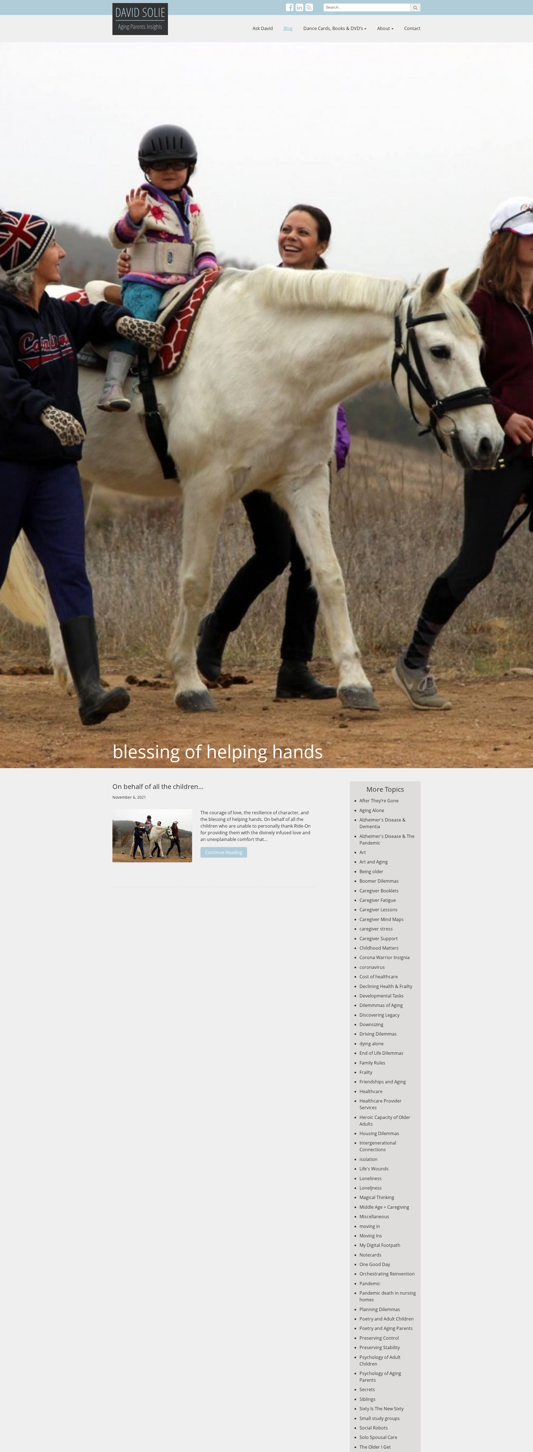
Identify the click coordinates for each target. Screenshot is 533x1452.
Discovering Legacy (379, 1015)
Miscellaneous (374, 1216)
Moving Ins (370, 1236)
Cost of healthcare (378, 977)
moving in (369, 1226)
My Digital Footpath (379, 1245)
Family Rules (372, 1063)
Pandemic (369, 1283)
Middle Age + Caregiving (384, 1207)
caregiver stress (376, 929)
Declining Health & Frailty (385, 986)
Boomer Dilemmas (379, 881)
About (383, 28)
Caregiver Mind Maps (381, 919)
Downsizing (371, 1024)
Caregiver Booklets (379, 891)
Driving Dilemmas (378, 1034)
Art (362, 852)
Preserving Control (379, 1338)
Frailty (365, 1072)
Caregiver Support (378, 938)
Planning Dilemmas (379, 1309)
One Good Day (374, 1264)
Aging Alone (371, 810)
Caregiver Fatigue (377, 900)
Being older (371, 871)
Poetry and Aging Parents (386, 1328)
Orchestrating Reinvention (387, 1274)
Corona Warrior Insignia (384, 957)
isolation (368, 1159)
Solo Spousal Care (378, 1437)
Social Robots (373, 1428)
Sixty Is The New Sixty (381, 1409)
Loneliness (370, 1178)
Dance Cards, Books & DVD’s (333, 28)
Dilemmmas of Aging (381, 1005)
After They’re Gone (379, 801)
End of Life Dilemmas (381, 1053)
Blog (288, 28)
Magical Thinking (376, 1197)
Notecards (370, 1255)
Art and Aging (373, 862)
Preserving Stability (379, 1347)
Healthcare (371, 1091)
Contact (412, 28)
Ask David (263, 28)
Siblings (367, 1399)
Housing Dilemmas (379, 1133)
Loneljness (370, 1188)
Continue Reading (223, 852)
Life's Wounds (374, 1169)
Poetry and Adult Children (386, 1319)
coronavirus (372, 967)
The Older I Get (375, 1447)
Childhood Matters (379, 948)
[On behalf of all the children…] (152, 839)
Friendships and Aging (382, 1082)
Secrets (367, 1389)
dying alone (371, 1044)
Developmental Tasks (381, 996)
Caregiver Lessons (378, 910)
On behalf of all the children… (157, 786)
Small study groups (379, 1418)
